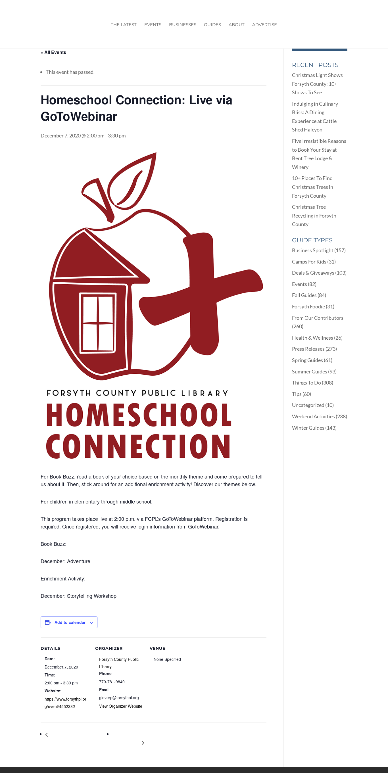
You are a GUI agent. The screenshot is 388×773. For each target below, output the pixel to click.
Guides (212, 25)
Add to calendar (70, 622)
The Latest (124, 25)
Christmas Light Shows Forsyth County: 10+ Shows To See (317, 83)
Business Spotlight (312, 250)
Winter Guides (308, 428)
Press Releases (308, 349)
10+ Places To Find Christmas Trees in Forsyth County (312, 187)
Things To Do (306, 382)
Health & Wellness (312, 338)
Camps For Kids (309, 261)
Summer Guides (309, 371)
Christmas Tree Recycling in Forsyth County (314, 215)
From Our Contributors (317, 318)
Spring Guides (307, 360)
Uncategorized (308, 405)
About (237, 25)
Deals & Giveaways (313, 272)
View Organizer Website (120, 706)
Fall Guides (304, 295)
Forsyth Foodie (308, 306)
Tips (297, 394)
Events (152, 25)
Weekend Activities (313, 416)
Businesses (182, 25)
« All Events (53, 52)
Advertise (264, 25)
